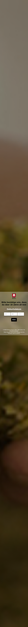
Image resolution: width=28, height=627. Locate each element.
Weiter (14, 319)
